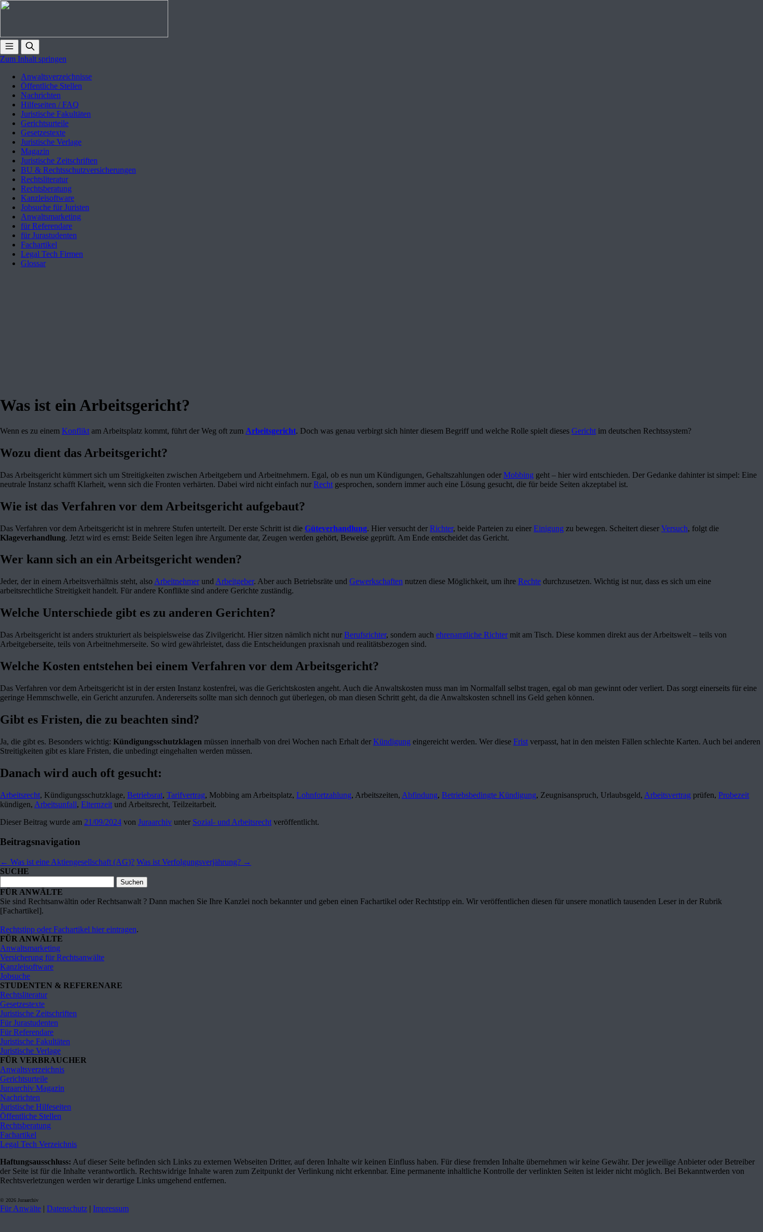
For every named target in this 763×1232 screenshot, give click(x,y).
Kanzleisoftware (47, 197)
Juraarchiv (155, 822)
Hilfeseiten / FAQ (50, 104)
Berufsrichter (365, 634)
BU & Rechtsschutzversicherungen (78, 169)
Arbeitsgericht (271, 430)
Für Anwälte (20, 1208)
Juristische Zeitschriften (59, 160)
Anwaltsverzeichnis (32, 1069)
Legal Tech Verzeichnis (38, 1144)
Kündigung (392, 741)
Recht (323, 484)
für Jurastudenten (49, 235)
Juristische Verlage (51, 141)
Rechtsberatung (46, 188)
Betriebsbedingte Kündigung (489, 795)
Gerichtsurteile (45, 123)
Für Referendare (26, 1032)
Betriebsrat (144, 795)
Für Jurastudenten (29, 1022)
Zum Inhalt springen (33, 58)
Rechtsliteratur (44, 179)
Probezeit (733, 795)
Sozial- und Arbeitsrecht (232, 822)
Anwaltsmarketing (51, 216)
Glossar (33, 263)
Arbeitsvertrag (667, 795)
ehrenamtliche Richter (472, 634)
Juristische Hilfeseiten (35, 1106)
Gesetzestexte (43, 132)
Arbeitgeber (234, 581)
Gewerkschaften (376, 581)
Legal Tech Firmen (52, 254)
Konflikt (75, 430)
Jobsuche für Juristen (55, 207)
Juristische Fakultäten (56, 113)
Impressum (111, 1208)
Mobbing (518, 474)
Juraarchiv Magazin (32, 1088)
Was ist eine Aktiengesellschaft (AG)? (67, 861)
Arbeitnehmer (176, 581)
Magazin (35, 151)
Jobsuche (15, 976)
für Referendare (46, 226)
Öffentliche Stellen (51, 85)
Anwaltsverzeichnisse (56, 76)
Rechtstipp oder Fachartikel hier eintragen (68, 929)
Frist (520, 741)
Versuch (674, 528)
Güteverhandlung (336, 528)
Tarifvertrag (186, 795)
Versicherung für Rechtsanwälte (52, 957)
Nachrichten (41, 95)
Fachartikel (39, 244)
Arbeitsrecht (20, 795)
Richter (441, 528)
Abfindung (420, 795)
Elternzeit (96, 804)
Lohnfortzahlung (323, 795)
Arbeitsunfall (55, 804)
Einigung (549, 528)
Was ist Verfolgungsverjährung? (194, 861)
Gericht (583, 430)
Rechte (529, 581)
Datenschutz (67, 1208)
